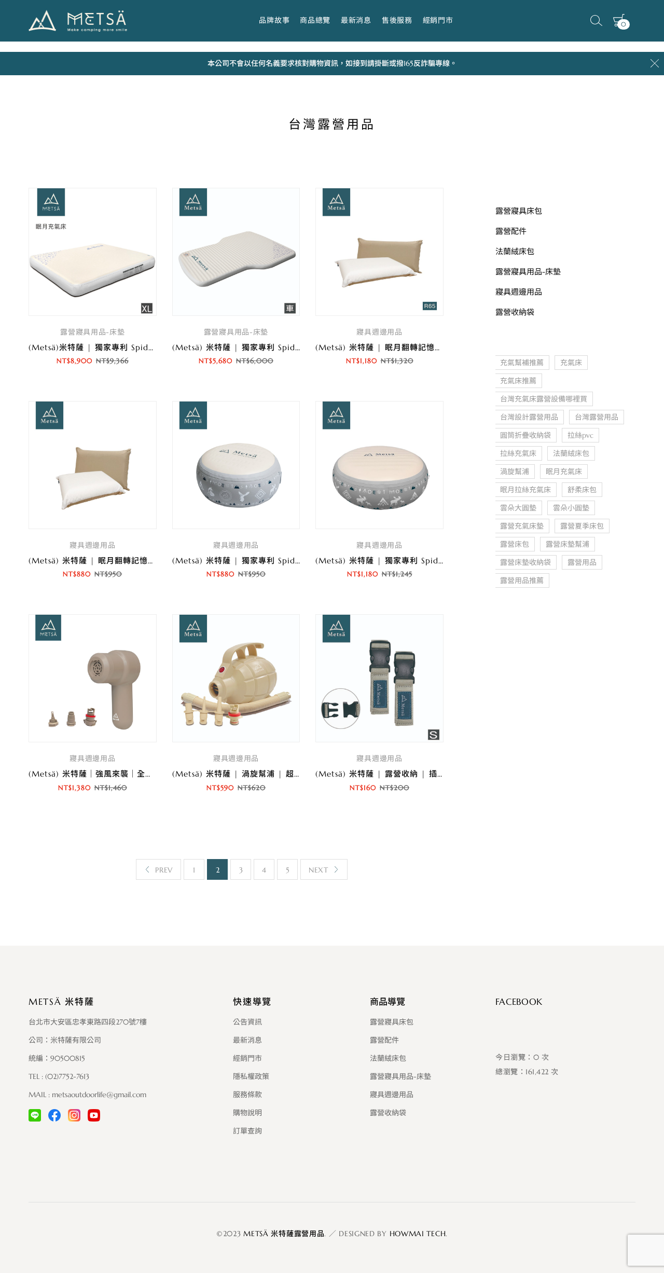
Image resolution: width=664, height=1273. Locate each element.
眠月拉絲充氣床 (525, 489)
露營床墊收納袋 (525, 562)
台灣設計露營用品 (529, 417)
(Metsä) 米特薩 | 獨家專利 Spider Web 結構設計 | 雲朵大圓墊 (435, 560)
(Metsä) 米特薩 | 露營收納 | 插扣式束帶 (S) (399, 774)
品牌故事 (274, 20)
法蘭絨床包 (571, 453)
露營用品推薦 (522, 580)
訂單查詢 (247, 1130)
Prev (164, 870)
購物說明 (247, 1112)
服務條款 (247, 1094)
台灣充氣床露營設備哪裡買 (543, 399)
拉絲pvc (580, 435)
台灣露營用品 (596, 417)
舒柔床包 (582, 489)
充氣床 (571, 362)
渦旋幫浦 (514, 471)
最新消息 (356, 20)
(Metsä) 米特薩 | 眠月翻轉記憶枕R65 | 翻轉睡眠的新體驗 (424, 347)
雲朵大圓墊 (518, 508)
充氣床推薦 (518, 380)
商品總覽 (315, 20)
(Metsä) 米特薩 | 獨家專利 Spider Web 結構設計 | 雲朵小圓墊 (292, 560)
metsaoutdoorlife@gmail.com (99, 1094)
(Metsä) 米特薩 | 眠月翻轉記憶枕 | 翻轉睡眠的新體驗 (131, 560)
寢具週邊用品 (379, 332)
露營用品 (582, 562)
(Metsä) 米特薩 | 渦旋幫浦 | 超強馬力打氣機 (258, 774)
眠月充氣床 (564, 471)
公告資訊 (247, 1022)
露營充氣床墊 (522, 526)
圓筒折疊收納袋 (525, 435)
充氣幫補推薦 (522, 362)
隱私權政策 (251, 1076)
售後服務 (397, 20)
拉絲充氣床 (518, 453)
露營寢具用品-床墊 (92, 332)
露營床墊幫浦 (567, 544)
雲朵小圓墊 (571, 508)
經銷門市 (438, 20)
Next (318, 870)
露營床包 (514, 544)
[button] (93, 390)
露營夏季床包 (582, 526)
